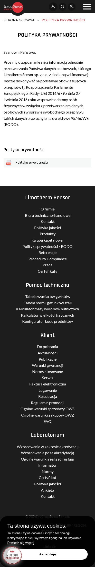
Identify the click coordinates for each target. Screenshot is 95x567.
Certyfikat (47, 477)
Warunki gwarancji (47, 365)
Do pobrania (47, 346)
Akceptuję (47, 554)
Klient (47, 335)
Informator (47, 465)
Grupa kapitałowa (47, 240)
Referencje (47, 252)
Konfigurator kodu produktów (47, 321)
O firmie (48, 209)
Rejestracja (47, 396)
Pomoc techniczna (47, 285)
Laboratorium (47, 435)
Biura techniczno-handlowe (47, 215)
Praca (47, 264)
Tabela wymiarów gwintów (47, 296)
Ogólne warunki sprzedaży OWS (47, 408)
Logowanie (47, 390)
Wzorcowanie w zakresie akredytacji (47, 446)
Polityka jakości (47, 227)
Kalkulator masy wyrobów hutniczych (47, 308)
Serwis (47, 377)
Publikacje (48, 359)
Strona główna (19, 20)
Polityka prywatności (63, 20)
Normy (48, 471)
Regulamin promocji (47, 402)
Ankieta (47, 490)
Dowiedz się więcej (20, 543)
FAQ (47, 421)
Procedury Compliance (47, 258)
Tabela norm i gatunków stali (48, 302)
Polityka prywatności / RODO (47, 246)
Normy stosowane (47, 371)
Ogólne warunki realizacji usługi (47, 459)
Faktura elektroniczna (47, 384)
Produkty (48, 233)
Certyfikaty (47, 271)
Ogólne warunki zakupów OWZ (47, 415)
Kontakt (48, 221)
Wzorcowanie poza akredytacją (47, 452)
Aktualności (47, 352)
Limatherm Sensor (47, 197)
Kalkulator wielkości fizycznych (47, 315)
